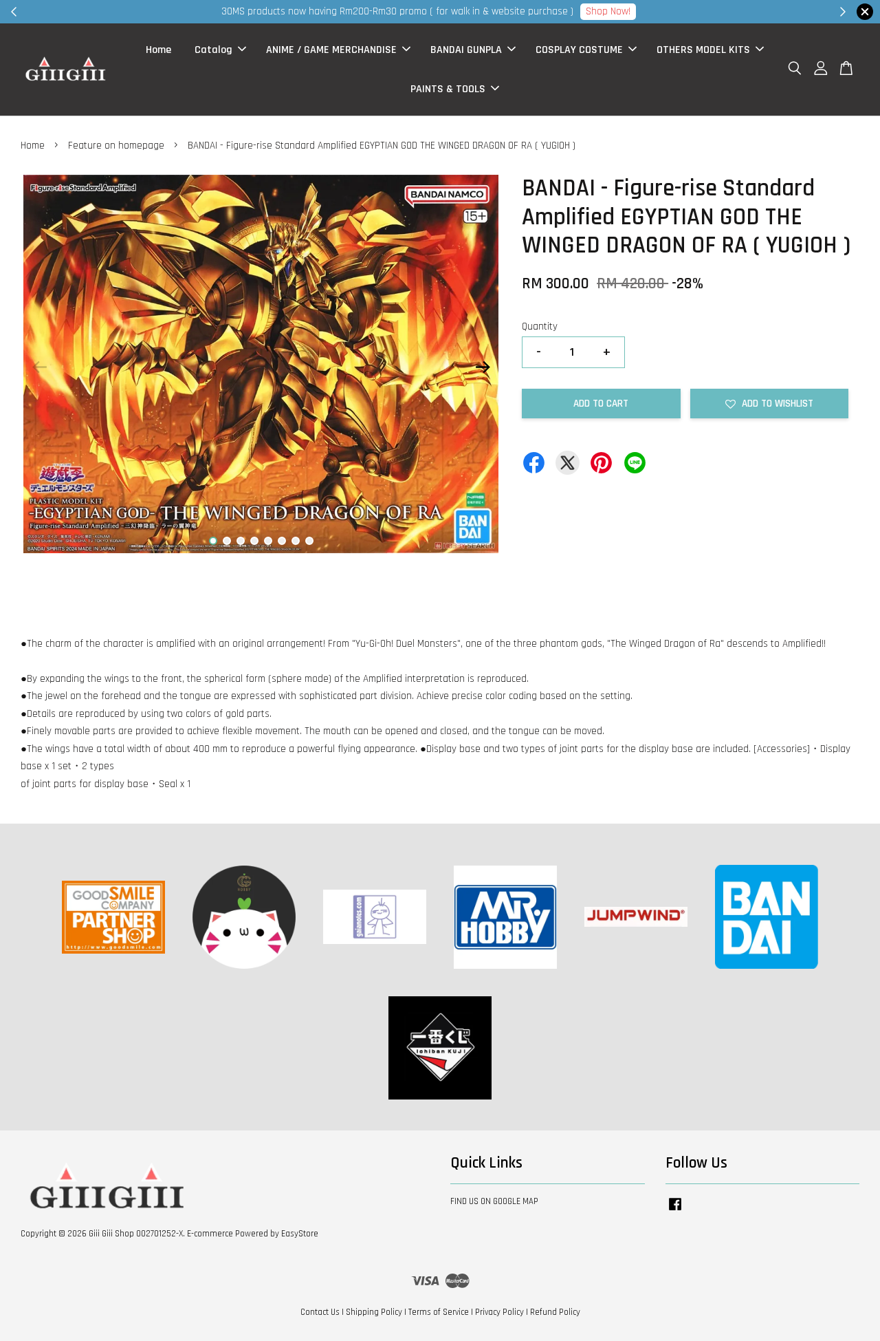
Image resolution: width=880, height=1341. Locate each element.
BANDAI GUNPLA (466, 50)
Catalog (213, 50)
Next (482, 367)
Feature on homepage (116, 145)
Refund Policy (555, 1312)
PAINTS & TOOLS (447, 89)
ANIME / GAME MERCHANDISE (331, 50)
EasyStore (299, 1233)
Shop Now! (625, 11)
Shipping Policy (374, 1312)
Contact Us (320, 1312)
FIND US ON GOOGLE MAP (494, 1201)
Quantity (540, 326)
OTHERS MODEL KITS (703, 50)
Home (158, 50)
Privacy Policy (499, 1312)
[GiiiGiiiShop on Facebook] (675, 1210)
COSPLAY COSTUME (579, 50)
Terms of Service (438, 1312)
